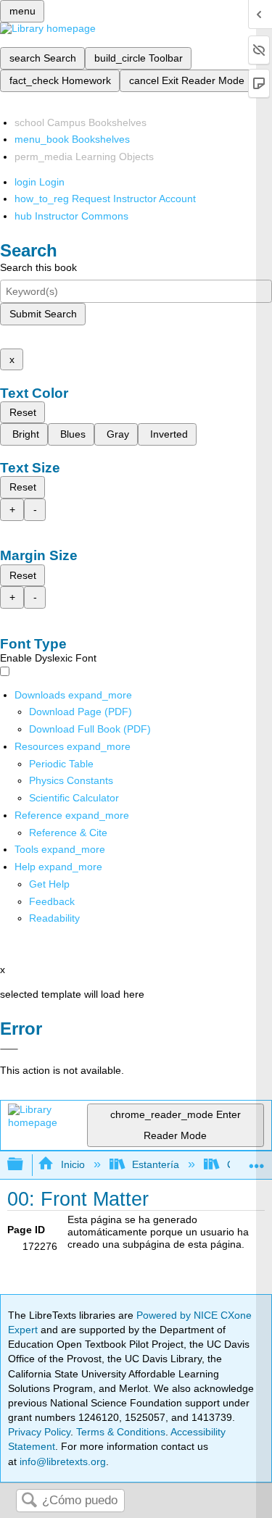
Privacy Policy (39, 1432)
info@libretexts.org (61, 1461)
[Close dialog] (9, 1049)
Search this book (38, 267)
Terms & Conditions (120, 1432)
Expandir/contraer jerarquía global (24, 1165)
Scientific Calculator (74, 798)
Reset (22, 412)
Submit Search (43, 314)
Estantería (155, 1164)
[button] (52, 901)
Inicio (72, 1164)
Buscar (29, 1501)
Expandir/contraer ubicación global (257, 1160)
